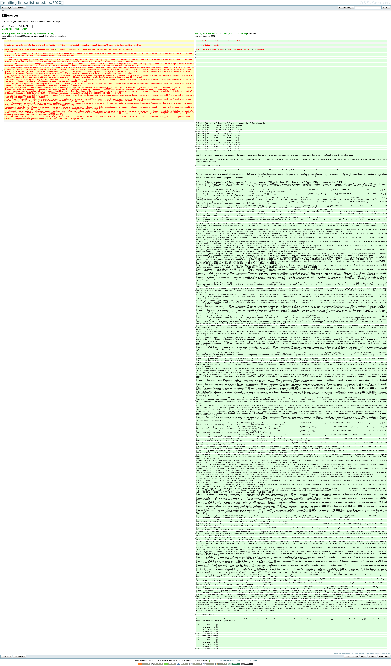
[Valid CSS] (208, 664)
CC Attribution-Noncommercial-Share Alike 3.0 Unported (234, 661)
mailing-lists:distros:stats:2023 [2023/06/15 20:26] (28, 33)
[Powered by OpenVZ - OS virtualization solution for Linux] (234, 664)
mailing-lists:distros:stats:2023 (32, 2)
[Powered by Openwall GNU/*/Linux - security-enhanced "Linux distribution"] (247, 664)
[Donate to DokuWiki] (170, 664)
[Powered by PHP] (183, 664)
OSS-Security (375, 2)
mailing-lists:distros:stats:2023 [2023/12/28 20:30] (221, 33)
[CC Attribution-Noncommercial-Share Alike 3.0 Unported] (157, 664)
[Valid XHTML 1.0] (195, 664)
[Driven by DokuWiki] (221, 664)
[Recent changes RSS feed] (144, 664)
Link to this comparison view (14, 29)
